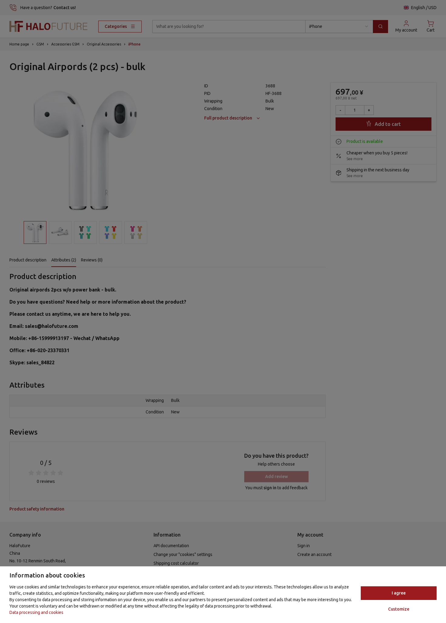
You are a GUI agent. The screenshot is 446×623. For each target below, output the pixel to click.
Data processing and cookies (36, 612)
